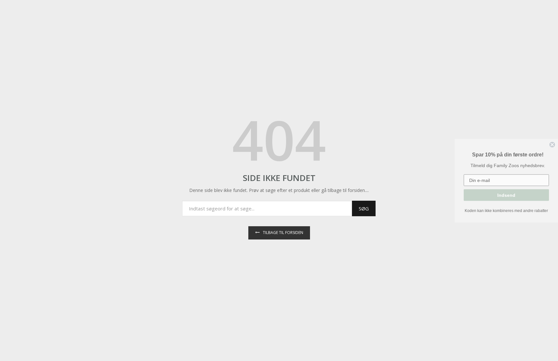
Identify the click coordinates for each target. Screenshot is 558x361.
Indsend (506, 194)
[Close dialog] (552, 144)
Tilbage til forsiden (283, 232)
